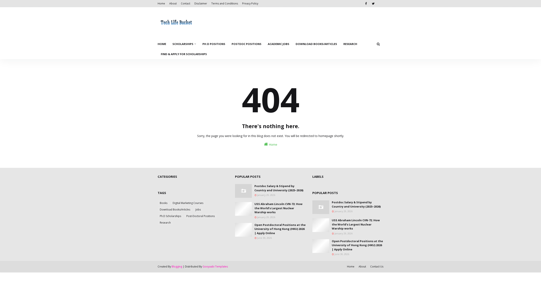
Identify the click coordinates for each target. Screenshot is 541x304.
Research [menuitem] (350, 44)
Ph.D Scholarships (170, 216)
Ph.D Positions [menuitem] (213, 44)
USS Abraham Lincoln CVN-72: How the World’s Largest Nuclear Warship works (278, 208)
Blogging (177, 266)
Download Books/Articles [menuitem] (316, 44)
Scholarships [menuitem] (182, 44)
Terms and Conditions (224, 3)
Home (161, 3)
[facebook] (366, 3)
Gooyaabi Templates (215, 266)
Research (165, 222)
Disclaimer (200, 3)
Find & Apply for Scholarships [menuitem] (184, 54)
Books (163, 203)
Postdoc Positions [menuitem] (246, 44)
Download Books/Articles (175, 209)
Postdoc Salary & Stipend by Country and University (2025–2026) (278, 188)
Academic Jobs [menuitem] (278, 44)
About (173, 3)
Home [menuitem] (162, 44)
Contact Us (376, 266)
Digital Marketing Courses (188, 203)
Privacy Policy (250, 3)
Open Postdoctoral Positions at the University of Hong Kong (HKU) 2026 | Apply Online (280, 229)
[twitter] (373, 3)
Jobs (198, 209)
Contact (185, 3)
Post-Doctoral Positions (200, 216)
